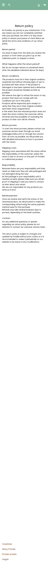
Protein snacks (9, 554)
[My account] (39, 5)
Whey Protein (8, 549)
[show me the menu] (3, 4)
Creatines (7, 544)
